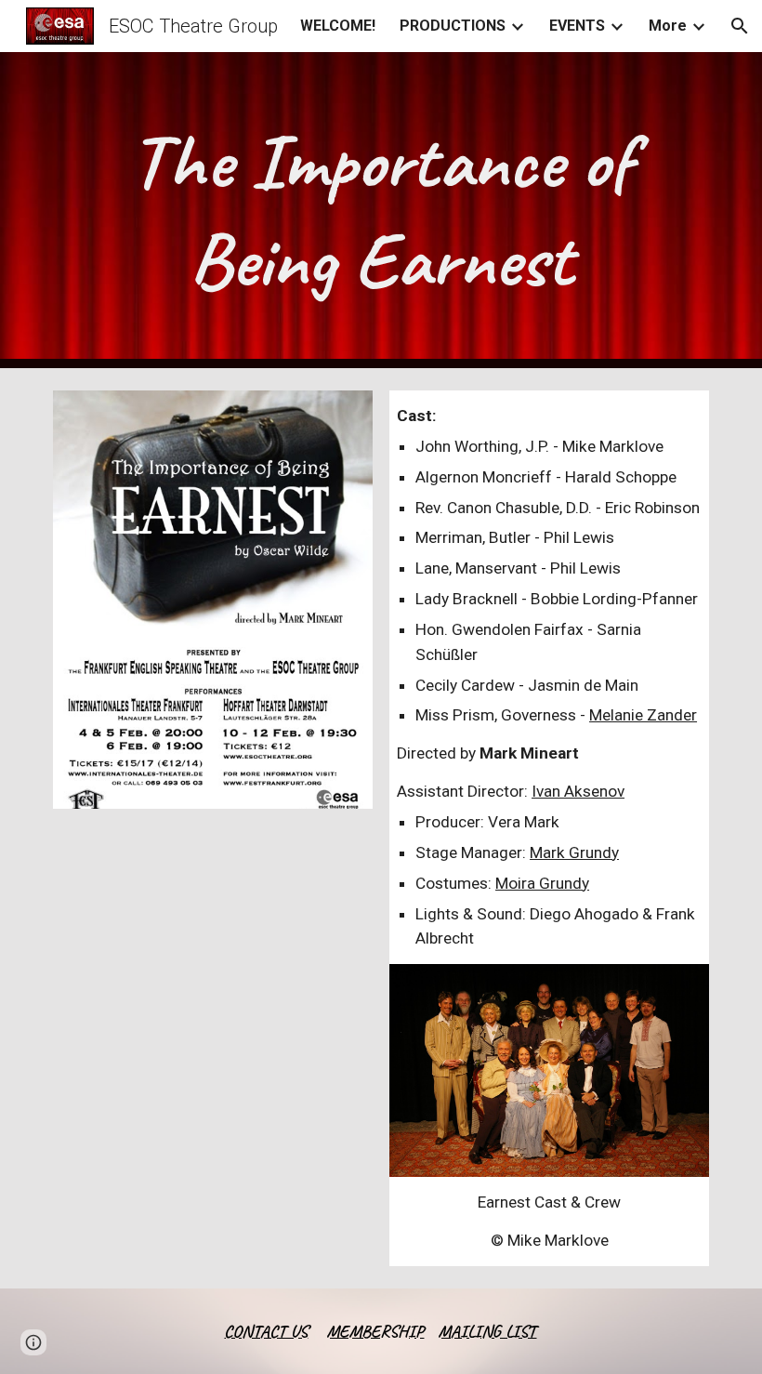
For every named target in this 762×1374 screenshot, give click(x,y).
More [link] (668, 25)
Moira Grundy (542, 883)
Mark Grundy (574, 852)
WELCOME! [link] (337, 25)
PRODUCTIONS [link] (453, 25)
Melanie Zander (643, 715)
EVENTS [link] (577, 25)
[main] (381, 210)
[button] (739, 26)
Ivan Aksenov (578, 791)
